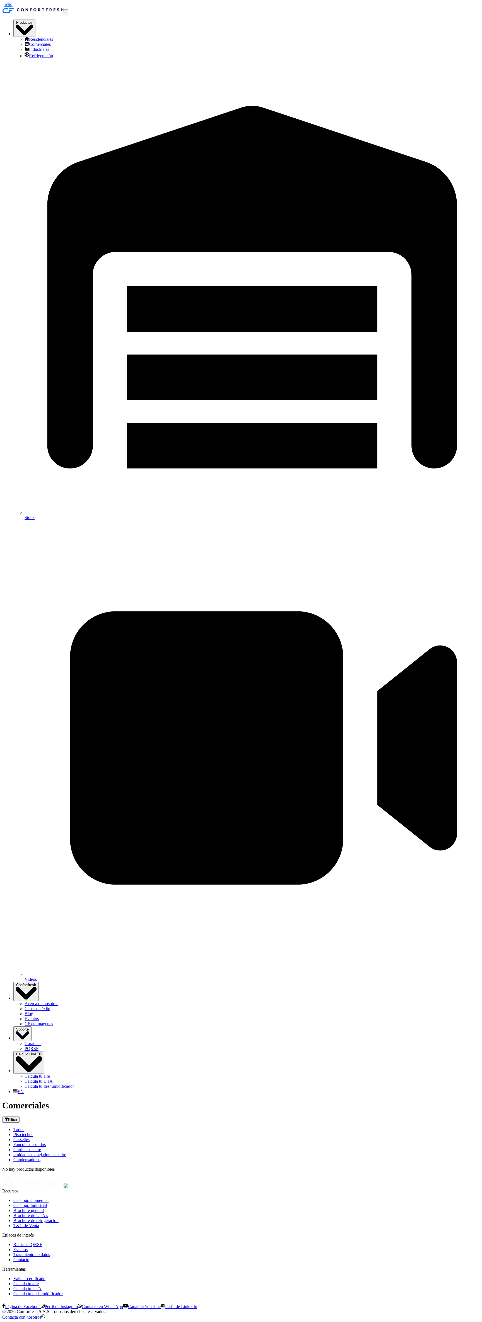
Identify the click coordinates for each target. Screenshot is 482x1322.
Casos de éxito (37, 1008)
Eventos (32, 1018)
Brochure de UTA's (30, 1215)
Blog (29, 1013)
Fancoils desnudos (29, 1144)
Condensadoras (26, 1159)
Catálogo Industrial (30, 1205)
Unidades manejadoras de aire (39, 1154)
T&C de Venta (26, 1225)
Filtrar (12, 1120)
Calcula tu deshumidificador (49, 1086)
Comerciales (40, 44)
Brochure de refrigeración (36, 1220)
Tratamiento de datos (31, 1254)
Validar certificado (29, 1278)
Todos (18, 1129)
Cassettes (21, 1139)
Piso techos (23, 1134)
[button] (23, 1317)
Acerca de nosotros (41, 1003)
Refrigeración (41, 55)
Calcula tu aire (37, 1076)
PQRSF (31, 1048)
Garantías (33, 1043)
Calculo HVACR (29, 1054)
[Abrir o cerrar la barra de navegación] (66, 12)
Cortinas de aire (27, 1149)
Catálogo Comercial (31, 1200)
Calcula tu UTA (39, 1081)
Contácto (21, 1259)
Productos (24, 22)
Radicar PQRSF (27, 1244)
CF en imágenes (39, 1023)
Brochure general (28, 1210)
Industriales (39, 49)
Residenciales (41, 39)
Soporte (22, 1029)
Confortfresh (26, 985)
